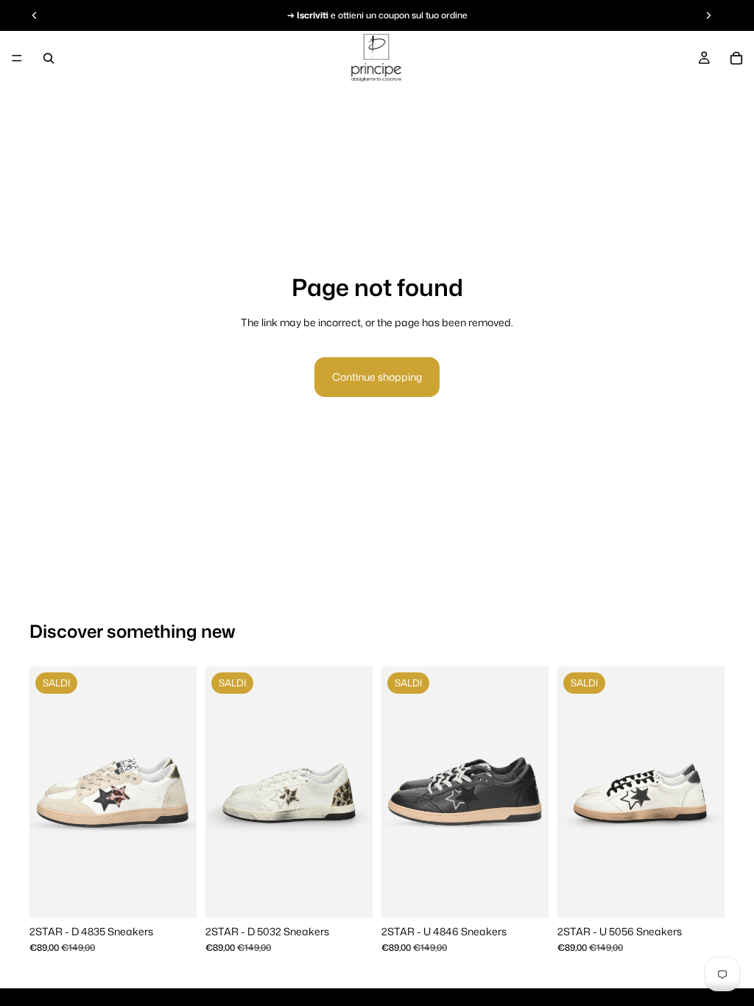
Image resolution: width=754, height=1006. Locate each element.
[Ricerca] (48, 58)
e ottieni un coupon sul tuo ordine (382, 15)
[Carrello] (736, 58)
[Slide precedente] (45, 791)
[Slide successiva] (180, 791)
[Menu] (17, 58)
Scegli (186, 894)
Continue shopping (377, 377)
